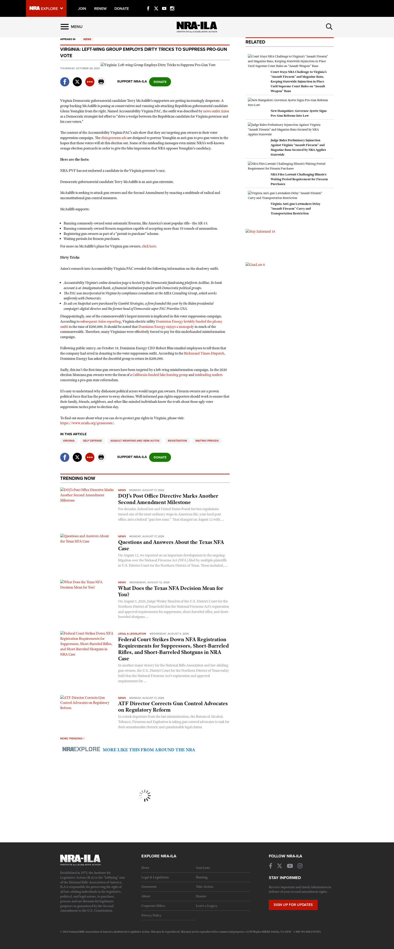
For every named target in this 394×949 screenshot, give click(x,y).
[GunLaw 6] (255, 264)
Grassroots (149, 887)
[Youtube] (164, 3)
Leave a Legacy (206, 906)
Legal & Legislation (132, 633)
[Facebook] (148, 3)
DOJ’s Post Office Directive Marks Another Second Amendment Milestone (168, 499)
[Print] (101, 85)
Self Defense (92, 440)
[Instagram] (172, 3)
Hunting (201, 877)
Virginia (69, 440)
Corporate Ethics (153, 906)
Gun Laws (203, 868)
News (87, 39)
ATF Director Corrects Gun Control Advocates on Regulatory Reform (173, 706)
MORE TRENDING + (72, 738)
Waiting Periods (207, 440)
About (145, 896)
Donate (201, 896)
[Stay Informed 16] (260, 231)
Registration (177, 440)
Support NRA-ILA (132, 81)
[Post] (77, 79)
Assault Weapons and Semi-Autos (134, 440)
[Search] (329, 26)
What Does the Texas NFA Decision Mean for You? (170, 591)
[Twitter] (156, 3)
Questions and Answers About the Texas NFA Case (171, 545)
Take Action (204, 887)
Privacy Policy (151, 915)
